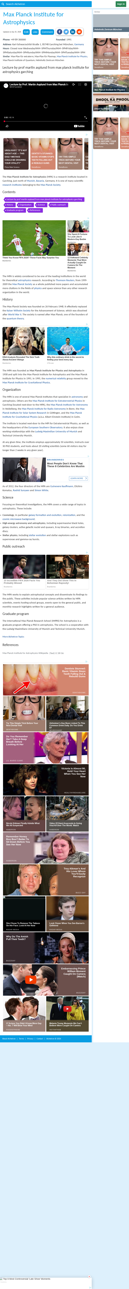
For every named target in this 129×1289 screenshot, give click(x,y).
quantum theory (15, 318)
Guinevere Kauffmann (61, 486)
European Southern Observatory (45, 427)
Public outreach (58, 205)
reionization (69, 515)
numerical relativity (56, 378)
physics (38, 288)
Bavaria (40, 181)
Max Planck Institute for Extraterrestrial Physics (57, 401)
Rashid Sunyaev (21, 490)
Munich (31, 181)
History (10, 205)
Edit (26, 32)
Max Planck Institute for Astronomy (69, 405)
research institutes (12, 185)
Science (41, 205)
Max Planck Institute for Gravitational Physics (26, 382)
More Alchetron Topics (13, 637)
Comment (47, 32)
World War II (14, 314)
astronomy (77, 397)
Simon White (41, 490)
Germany (79, 44)
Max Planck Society (50, 185)
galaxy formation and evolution (45, 515)
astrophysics (24, 280)
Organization (25, 205)
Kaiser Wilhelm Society (18, 311)
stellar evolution (37, 535)
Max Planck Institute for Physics (72, 56)
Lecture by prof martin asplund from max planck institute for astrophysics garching (44, 199)
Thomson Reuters (65, 280)
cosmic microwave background (19, 519)
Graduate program (15, 210)
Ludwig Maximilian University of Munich (56, 431)
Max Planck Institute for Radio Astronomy (44, 409)
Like (35, 32)
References (35, 210)
